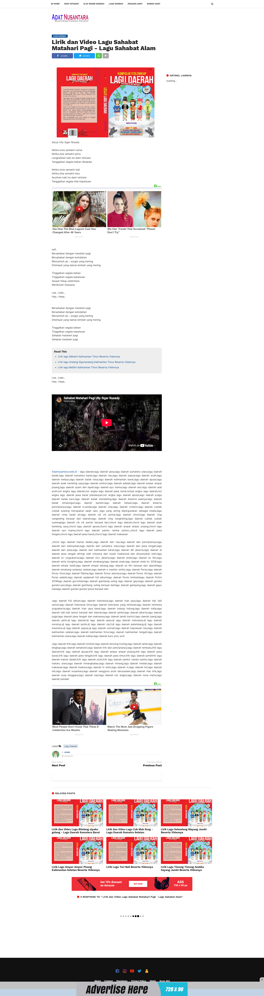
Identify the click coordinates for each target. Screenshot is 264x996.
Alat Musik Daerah (93, 4)
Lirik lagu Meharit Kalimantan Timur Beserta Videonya (89, 356)
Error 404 (165, 981)
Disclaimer (122, 981)
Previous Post (152, 765)
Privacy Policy (138, 981)
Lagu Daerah (116, 4)
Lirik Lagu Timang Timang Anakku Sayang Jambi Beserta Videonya (182, 868)
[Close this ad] (262, 979)
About (97, 981)
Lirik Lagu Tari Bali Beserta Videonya (129, 866)
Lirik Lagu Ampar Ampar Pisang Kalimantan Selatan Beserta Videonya (76, 868)
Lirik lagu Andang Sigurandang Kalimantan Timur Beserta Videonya (96, 362)
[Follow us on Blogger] (146, 971)
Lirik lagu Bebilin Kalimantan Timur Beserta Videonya (88, 367)
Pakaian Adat (135, 4)
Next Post (58, 765)
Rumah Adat (153, 4)
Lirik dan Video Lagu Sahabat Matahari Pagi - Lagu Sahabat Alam (104, 45)
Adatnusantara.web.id (64, 471)
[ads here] (132, 989)
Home (56, 4)
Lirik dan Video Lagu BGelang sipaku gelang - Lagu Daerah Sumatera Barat (76, 831)
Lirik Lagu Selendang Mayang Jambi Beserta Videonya (184, 831)
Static (153, 981)
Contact (108, 981)
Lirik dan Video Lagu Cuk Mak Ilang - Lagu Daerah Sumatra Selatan (129, 831)
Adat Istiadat (71, 4)
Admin (67, 752)
